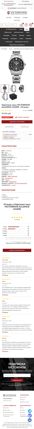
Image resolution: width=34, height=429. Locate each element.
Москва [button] (12, 131)
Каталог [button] (8, 17)
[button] (26, 24)
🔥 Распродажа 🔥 (11, 29)
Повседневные (8, 178)
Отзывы (25, 17)
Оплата (23, 399)
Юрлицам (17, 17)
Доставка (23, 397)
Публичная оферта (9, 412)
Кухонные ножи (18, 32)
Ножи (21, 29)
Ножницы (5, 38)
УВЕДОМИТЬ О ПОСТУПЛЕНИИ (17, 121)
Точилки (14, 35)
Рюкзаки (21, 35)
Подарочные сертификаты (17, 44)
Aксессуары (9, 41)
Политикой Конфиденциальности (24, 383)
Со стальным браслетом (20, 183)
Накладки (6, 35)
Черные (7, 179)
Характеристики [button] (9, 126)
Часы (26, 29)
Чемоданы (14, 38)
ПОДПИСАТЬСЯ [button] (17, 380)
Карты (29, 35)
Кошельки (29, 38)
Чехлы (28, 32)
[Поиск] (2, 24)
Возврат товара (25, 402)
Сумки (21, 38)
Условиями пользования (14, 385)
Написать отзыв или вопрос (17, 250)
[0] (30, 24)
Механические (13, 181)
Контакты (17, 20)
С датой (13, 185)
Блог (22, 407)
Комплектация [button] (25, 126)
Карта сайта (7, 410)
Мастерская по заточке (21, 41)
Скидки (23, 412)
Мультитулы (8, 32)
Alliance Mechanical (12, 176)
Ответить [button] (5, 275)
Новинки (23, 410)
